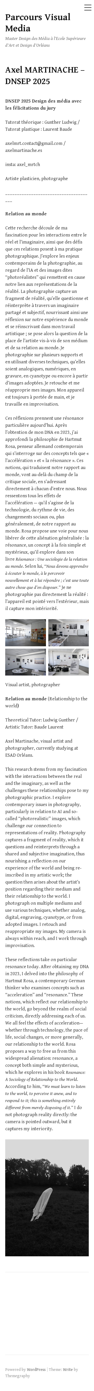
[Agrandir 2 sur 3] (82, 626)
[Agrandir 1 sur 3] (39, 626)
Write (68, 1369)
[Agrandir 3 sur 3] (39, 655)
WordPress (36, 1369)
